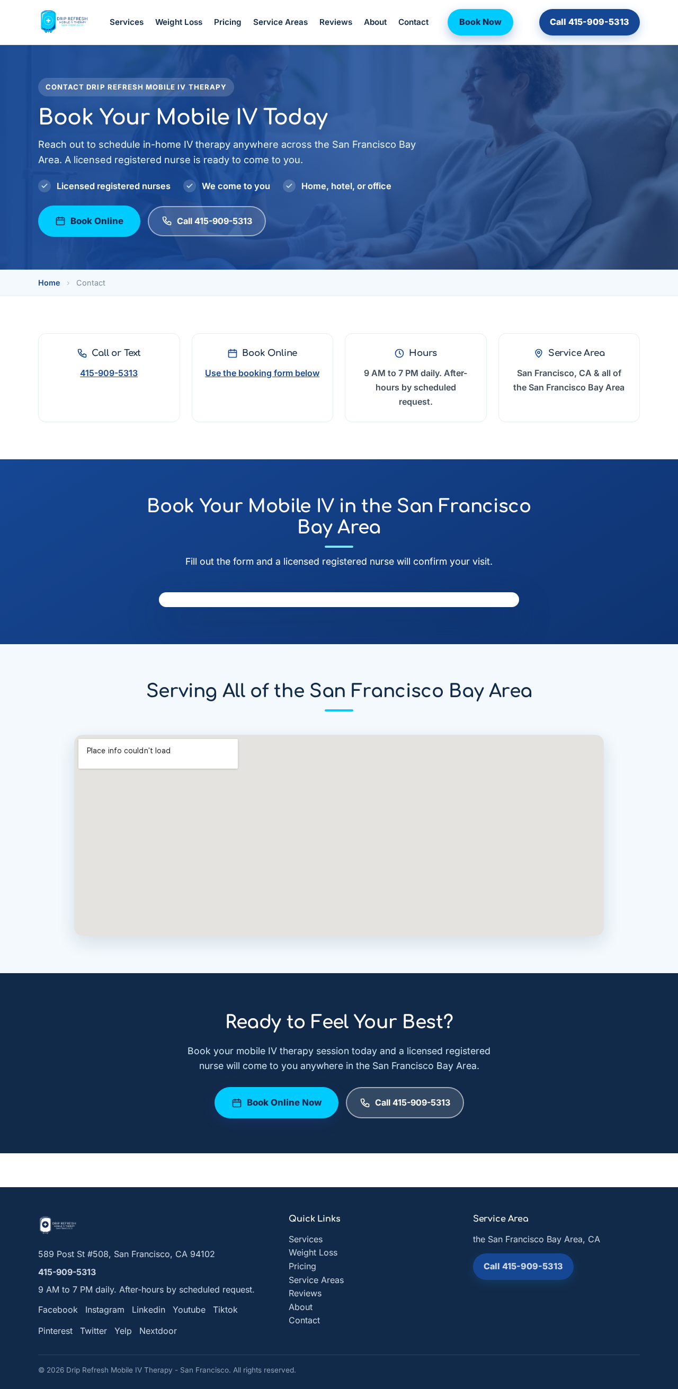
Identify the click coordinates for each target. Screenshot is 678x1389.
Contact (413, 22)
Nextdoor (158, 1330)
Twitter (93, 1330)
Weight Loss (178, 22)
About (375, 22)
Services (127, 22)
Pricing (228, 22)
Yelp (123, 1330)
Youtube (189, 1309)
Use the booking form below (262, 373)
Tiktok (225, 1309)
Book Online (96, 221)
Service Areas (280, 22)
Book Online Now (284, 1102)
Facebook (58, 1309)
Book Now (480, 21)
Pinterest (55, 1330)
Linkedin (148, 1309)
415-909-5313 (109, 373)
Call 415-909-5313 (589, 21)
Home (49, 282)
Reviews (335, 22)
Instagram (104, 1309)
